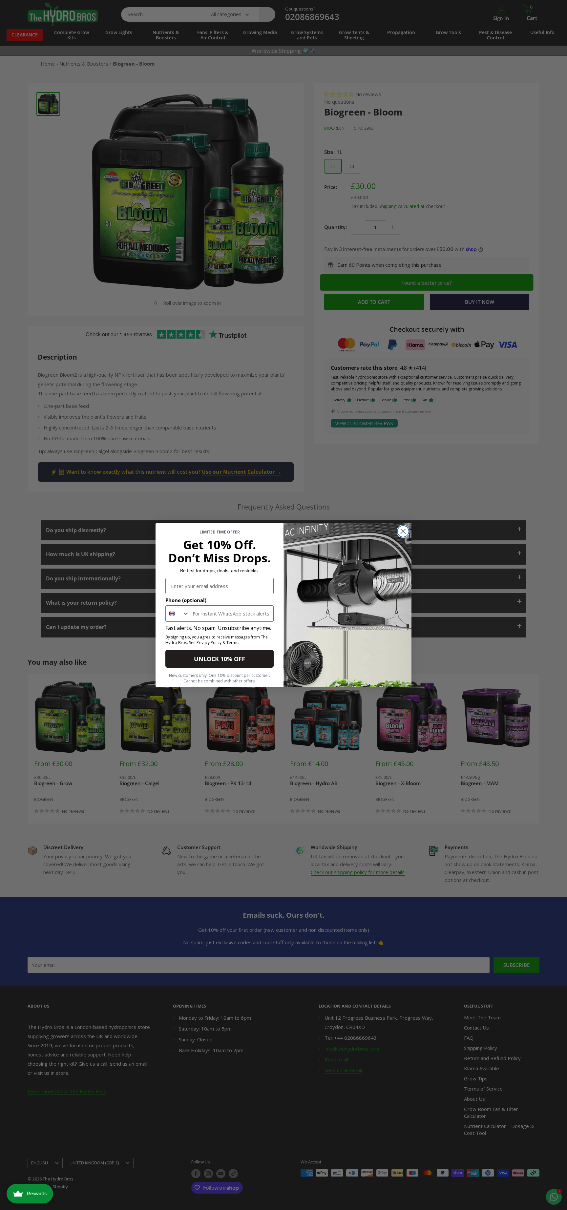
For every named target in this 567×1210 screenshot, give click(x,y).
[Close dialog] (403, 531)
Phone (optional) (185, 600)
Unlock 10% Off (219, 659)
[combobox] (177, 613)
